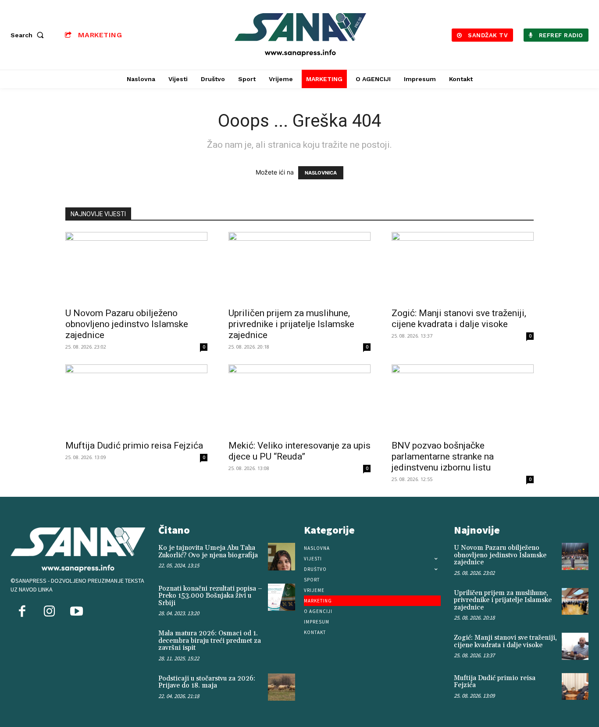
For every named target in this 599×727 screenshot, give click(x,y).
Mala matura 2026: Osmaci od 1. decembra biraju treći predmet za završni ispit (209, 640)
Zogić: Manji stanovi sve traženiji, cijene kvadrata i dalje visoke (459, 318)
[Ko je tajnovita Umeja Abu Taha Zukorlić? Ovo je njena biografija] (281, 556)
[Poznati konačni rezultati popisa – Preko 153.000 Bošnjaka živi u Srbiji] (281, 597)
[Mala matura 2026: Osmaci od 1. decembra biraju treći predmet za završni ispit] (281, 642)
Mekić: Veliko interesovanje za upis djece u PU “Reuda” (299, 451)
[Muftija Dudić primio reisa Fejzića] (136, 399)
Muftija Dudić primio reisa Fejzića (134, 445)
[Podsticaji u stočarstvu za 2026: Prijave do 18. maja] (281, 687)
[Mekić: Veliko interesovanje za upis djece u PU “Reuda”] (299, 399)
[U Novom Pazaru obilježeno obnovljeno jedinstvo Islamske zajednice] (136, 267)
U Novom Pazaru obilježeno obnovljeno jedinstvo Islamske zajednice (126, 324)
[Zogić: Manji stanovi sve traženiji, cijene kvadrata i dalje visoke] (463, 267)
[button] (29, 35)
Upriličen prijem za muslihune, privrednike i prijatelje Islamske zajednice (291, 324)
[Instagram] (49, 612)
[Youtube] (76, 612)
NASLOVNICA (321, 173)
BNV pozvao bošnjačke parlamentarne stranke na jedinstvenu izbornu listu (443, 456)
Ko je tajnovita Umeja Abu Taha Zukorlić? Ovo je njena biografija (208, 552)
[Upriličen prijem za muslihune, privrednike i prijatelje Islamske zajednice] (299, 267)
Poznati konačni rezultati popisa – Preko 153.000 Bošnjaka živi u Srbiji (210, 595)
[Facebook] (22, 612)
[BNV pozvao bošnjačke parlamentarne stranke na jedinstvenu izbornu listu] (463, 399)
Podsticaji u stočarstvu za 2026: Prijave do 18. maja (206, 682)
